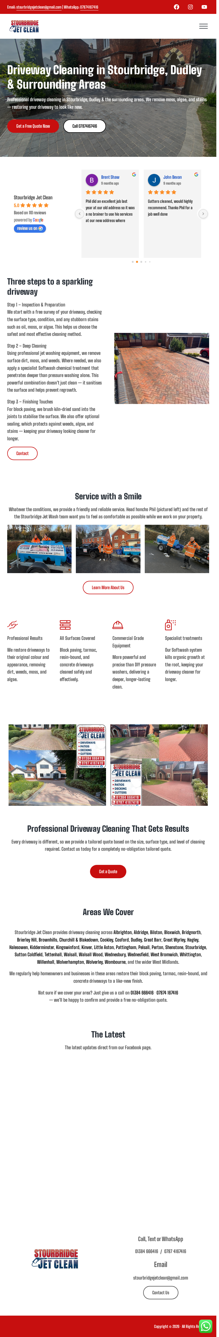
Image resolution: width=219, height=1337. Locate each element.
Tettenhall (53, 954)
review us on (27, 228)
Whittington (190, 954)
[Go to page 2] (141, 262)
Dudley (136, 940)
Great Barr (152, 940)
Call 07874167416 (84, 126)
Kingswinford (67, 947)
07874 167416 (167, 993)
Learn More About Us (108, 587)
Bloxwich (172, 932)
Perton (157, 947)
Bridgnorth (191, 932)
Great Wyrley (174, 940)
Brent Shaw (110, 177)
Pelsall (144, 947)
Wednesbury (115, 954)
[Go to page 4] (149, 261)
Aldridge (141, 932)
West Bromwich (164, 954)
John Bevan (172, 177)
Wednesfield (138, 954)
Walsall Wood (91, 954)
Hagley (192, 940)
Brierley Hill (27, 940)
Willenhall (45, 962)
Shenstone (174, 947)
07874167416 (89, 7)
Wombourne (115, 962)
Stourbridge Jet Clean (33, 197)
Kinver (86, 947)
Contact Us (160, 1292)
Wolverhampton (70, 962)
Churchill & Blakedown (78, 940)
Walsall (70, 954)
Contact (22, 453)
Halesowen (18, 947)
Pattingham (126, 947)
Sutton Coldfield (28, 954)
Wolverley (94, 962)
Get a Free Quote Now (33, 126)
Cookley (106, 940)
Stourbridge (195, 947)
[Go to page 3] (145, 261)
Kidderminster (42, 947)
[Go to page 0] (133, 262)
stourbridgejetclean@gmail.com (38, 7)
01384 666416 (142, 993)
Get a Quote (108, 871)
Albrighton (123, 932)
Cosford (122, 940)
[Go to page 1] (137, 262)
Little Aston (104, 947)
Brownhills (48, 940)
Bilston (156, 932)
